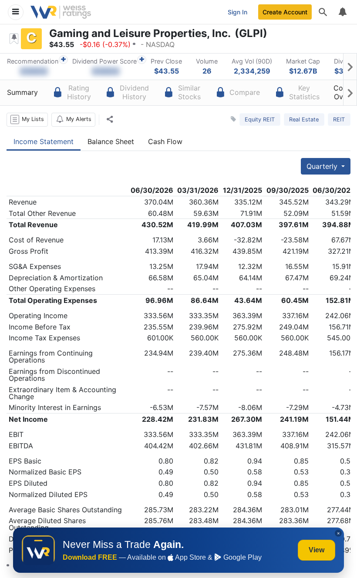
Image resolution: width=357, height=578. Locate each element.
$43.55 (166, 71)
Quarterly (323, 166)
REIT (339, 119)
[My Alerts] (342, 12)
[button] (27, 120)
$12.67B (303, 71)
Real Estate (304, 119)
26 (207, 71)
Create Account (285, 12)
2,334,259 (252, 71)
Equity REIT (260, 119)
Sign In (237, 12)
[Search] (323, 12)
